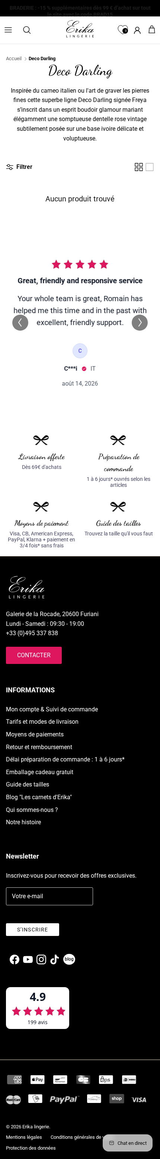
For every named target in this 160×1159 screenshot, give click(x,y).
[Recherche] (30, 30)
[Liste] (149, 167)
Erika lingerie (35, 1126)
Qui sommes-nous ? (32, 809)
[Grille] (138, 167)
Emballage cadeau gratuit (39, 772)
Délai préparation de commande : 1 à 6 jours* (65, 759)
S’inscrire (32, 930)
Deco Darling (42, 58)
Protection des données (31, 1148)
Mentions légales (24, 1137)
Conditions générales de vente (82, 1137)
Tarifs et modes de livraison (42, 721)
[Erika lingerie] (80, 28)
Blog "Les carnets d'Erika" (39, 797)
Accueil (14, 58)
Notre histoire (23, 822)
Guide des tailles (27, 784)
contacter (34, 655)
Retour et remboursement (39, 747)
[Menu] (8, 30)
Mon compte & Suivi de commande (52, 709)
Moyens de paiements (35, 734)
